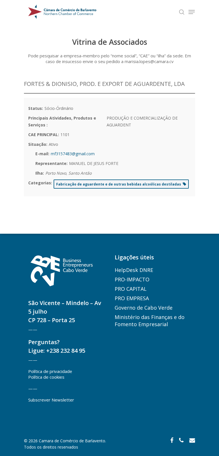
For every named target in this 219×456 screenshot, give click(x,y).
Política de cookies (46, 377)
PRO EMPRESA (132, 298)
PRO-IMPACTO (132, 279)
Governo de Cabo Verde (144, 307)
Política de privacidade (50, 371)
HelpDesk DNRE (134, 270)
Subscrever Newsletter (51, 400)
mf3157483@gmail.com (73, 153)
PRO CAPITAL (131, 288)
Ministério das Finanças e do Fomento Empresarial (149, 321)
